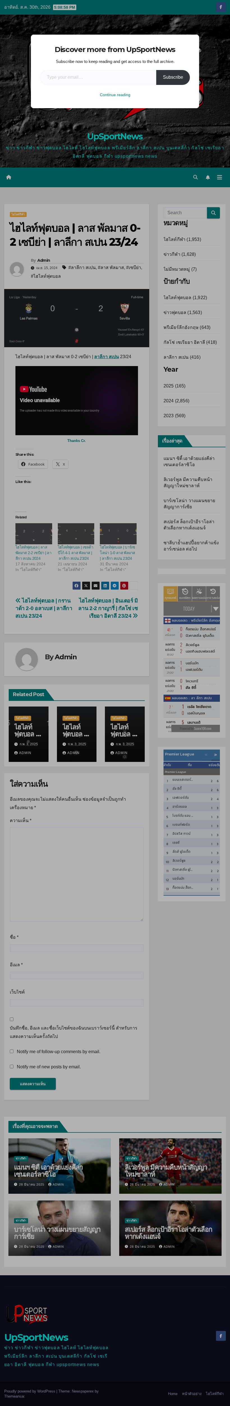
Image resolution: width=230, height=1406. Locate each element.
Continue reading (115, 94)
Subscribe (173, 77)
